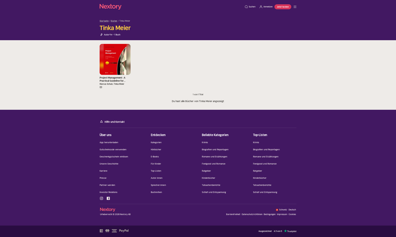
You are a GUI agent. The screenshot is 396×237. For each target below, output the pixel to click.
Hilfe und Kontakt (115, 122)
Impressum (282, 214)
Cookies (292, 214)
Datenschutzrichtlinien (252, 214)
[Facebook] (108, 198)
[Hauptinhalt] (295, 7)
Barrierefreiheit (233, 214)
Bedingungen (269, 214)
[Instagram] (101, 198)
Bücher (114, 21)
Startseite (104, 21)
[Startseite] (171, 7)
